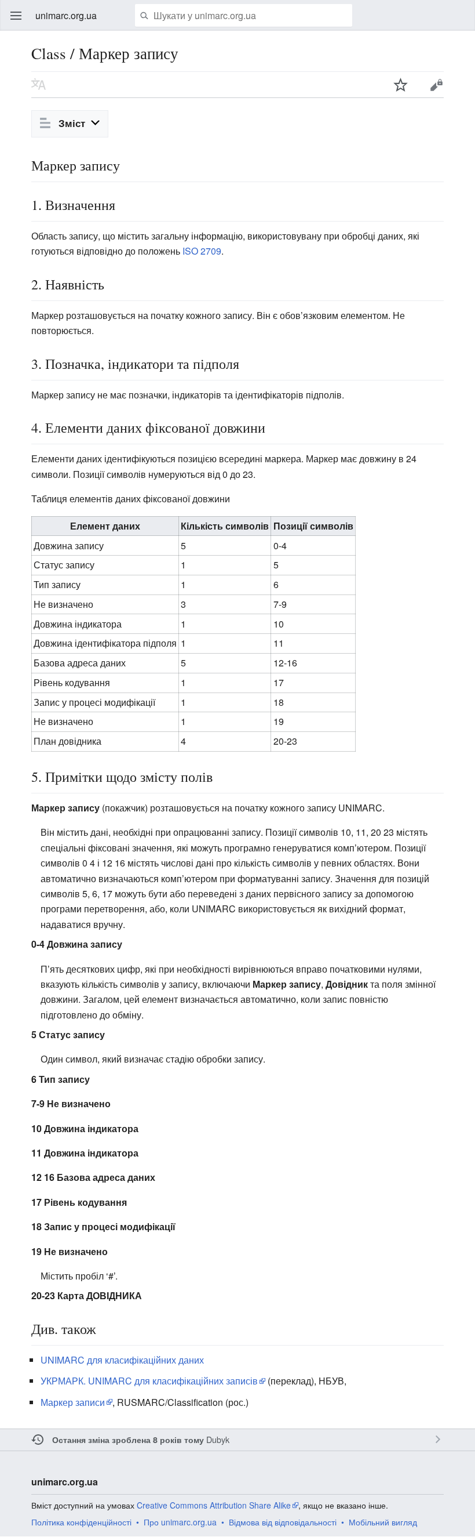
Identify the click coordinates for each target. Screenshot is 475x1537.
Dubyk (217, 1439)
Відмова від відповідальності (283, 1522)
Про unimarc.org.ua (180, 1522)
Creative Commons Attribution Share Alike (214, 1505)
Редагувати (436, 84)
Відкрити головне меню (16, 16)
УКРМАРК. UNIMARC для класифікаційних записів (149, 1380)
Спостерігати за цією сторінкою (401, 84)
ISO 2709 (201, 251)
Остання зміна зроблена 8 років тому (128, 1439)
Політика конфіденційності (81, 1522)
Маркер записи (73, 1402)
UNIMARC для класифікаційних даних (122, 1359)
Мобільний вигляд (383, 1522)
